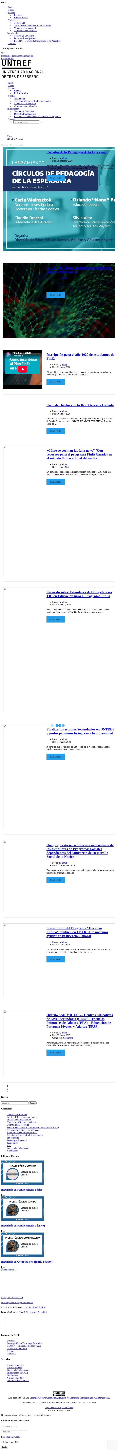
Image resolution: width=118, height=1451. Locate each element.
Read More (55, 178)
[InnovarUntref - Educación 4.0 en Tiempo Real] (22, 78)
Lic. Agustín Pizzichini (36, 1312)
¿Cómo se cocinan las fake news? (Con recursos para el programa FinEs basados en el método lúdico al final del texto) (79, 454)
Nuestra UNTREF (15, 1378)
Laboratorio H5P (14, 1367)
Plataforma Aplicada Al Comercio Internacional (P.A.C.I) (33, 1127)
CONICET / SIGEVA (17, 1348)
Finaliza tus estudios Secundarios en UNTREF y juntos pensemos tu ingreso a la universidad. (80, 731)
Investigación (13, 33)
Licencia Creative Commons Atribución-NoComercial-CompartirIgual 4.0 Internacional (69, 1398)
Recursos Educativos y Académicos (23, 1130)
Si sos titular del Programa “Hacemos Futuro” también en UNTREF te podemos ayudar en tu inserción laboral (77, 932)
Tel (2, 53)
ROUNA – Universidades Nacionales (24, 1346)
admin (64, 158)
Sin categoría (13, 1138)
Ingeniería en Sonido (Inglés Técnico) (23, 1225)
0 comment (68, 1038)
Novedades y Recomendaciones (21, 1122)
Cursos (11, 10)
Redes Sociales (21, 17)
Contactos (11, 1353)
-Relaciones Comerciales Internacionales (32, 25)
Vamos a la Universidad (25, 28)
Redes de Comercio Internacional (22, 1132)
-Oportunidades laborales (25, 30)
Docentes (11, 1340)
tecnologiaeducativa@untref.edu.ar (17, 56)
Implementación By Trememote (59, 1407)
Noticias (11, 20)
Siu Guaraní (12, 1375)
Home (10, 136)
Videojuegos (12, 1150)
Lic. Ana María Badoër (35, 1307)
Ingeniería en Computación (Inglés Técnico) (27, 1261)
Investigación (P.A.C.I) (17, 1373)
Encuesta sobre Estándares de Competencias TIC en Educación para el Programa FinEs (79, 594)
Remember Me (11, 1442)
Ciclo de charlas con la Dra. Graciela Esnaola (80, 405)
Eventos (11, 12)
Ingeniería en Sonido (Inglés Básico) (22, 1189)
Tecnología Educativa (24, 35)
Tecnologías (19, 23)
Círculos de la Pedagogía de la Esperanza (76, 152)
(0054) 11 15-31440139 (12, 1297)
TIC (9, 1145)
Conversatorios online (17, 1114)
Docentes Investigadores (25, 38)
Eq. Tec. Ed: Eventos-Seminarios (22, 1117)
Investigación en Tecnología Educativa (24, 1343)
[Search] (41, 122)
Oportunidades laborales (18, 1125)
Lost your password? (10, 1437)
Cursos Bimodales (15, 1365)
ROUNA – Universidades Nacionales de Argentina (37, 41)
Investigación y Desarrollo (19, 1119)
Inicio (10, 7)
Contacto (12, 43)
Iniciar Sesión (7, 58)
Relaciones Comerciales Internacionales (25, 1135)
